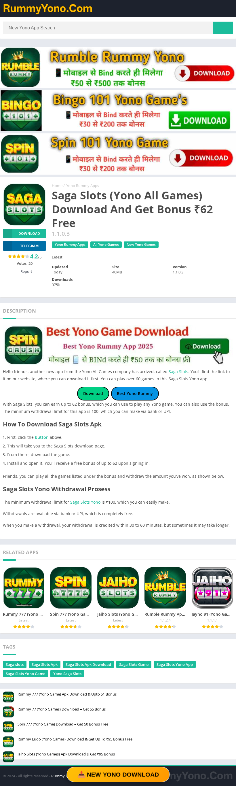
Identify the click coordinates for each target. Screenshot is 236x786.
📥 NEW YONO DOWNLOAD (117, 774)
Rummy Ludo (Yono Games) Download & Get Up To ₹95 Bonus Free (75, 739)
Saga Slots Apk (45, 664)
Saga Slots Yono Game (25, 673)
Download (29, 233)
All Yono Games (106, 244)
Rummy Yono (63, 776)
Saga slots (15, 664)
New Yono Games (141, 244)
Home (57, 185)
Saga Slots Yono (85, 502)
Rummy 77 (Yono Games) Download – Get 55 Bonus (62, 709)
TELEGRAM (29, 245)
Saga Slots (178, 371)
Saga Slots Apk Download (88, 664)
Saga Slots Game (134, 664)
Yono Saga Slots (67, 673)
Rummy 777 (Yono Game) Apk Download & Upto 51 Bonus (67, 694)
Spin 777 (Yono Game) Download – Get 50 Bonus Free (63, 724)
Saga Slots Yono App (175, 664)
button (42, 437)
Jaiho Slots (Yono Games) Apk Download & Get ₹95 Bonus (66, 754)
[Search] (223, 28)
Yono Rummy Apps (82, 185)
